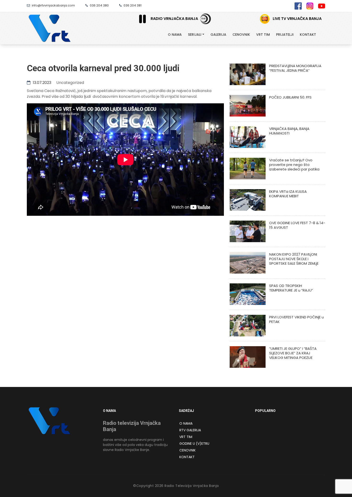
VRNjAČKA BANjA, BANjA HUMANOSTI (289, 130)
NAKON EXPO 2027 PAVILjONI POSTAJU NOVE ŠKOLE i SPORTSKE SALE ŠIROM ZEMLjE (293, 259)
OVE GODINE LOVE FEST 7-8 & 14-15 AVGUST (297, 225)
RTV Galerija (190, 430)
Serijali (194, 34)
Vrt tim (263, 34)
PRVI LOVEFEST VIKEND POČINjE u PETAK (296, 319)
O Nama (175, 34)
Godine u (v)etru (194, 443)
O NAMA (186, 423)
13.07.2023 (41, 82)
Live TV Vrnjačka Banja (297, 18)
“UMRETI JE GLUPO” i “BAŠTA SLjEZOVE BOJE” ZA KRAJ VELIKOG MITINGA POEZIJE (293, 353)
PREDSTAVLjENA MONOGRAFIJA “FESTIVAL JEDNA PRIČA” (295, 68)
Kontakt (308, 34)
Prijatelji (285, 34)
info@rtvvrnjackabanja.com (53, 5)
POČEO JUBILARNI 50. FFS (290, 97)
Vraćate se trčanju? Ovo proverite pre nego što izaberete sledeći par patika (294, 164)
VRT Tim (185, 436)
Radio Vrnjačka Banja (174, 18)
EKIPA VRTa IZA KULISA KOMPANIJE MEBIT (288, 193)
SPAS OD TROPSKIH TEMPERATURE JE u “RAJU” (291, 287)
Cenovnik (241, 34)
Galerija (218, 34)
